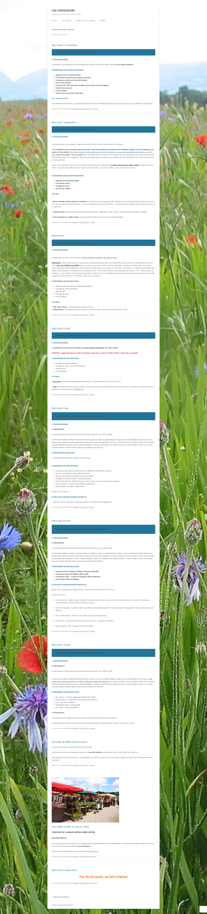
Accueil (54, 21)
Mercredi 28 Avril (61, 520)
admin (96, 109)
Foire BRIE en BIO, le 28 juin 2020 (70, 826)
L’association (66, 21)
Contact (103, 21)
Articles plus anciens (60, 897)
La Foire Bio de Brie (91, 851)
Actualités (75, 109)
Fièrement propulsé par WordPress (62, 905)
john (95, 883)
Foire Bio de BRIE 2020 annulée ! (70, 741)
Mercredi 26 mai (61, 328)
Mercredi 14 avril (61, 644)
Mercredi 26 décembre (64, 870)
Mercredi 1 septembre (64, 122)
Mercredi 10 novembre (64, 45)
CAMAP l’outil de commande (85, 21)
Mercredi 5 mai (60, 408)
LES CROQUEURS (63, 10)
